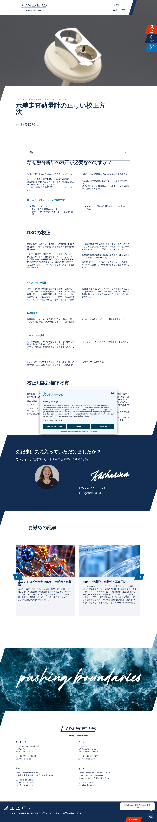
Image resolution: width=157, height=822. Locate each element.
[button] (117, 5)
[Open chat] (151, 816)
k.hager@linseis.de (91, 493)
